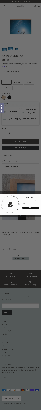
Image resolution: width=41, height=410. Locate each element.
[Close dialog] (39, 195)
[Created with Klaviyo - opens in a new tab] (20, 215)
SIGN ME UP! (31, 207)
